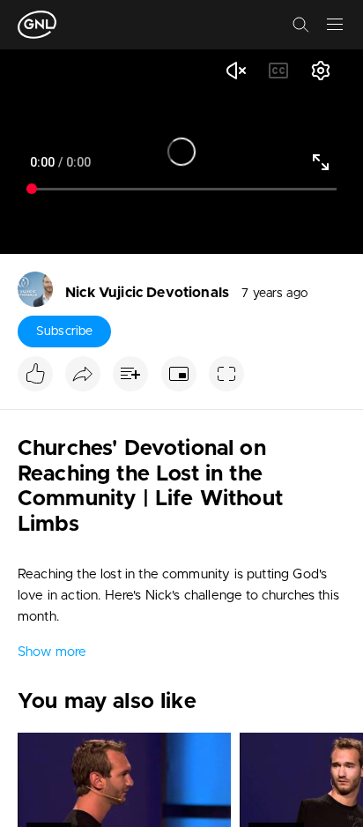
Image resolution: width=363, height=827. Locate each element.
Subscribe (64, 331)
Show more (52, 652)
